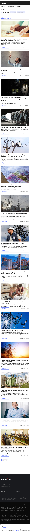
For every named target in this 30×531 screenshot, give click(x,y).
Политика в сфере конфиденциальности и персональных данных (13, 508)
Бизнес (16, 7)
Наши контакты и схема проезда (8, 504)
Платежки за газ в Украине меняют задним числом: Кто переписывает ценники (13, 185)
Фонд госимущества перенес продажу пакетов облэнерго (14, 390)
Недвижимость (23, 7)
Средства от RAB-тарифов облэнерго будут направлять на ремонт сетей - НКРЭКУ (13, 155)
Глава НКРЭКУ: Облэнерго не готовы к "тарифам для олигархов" (14, 302)
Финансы (18, 491)
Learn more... (16, 530)
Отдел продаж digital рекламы (17, 510)
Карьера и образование (7, 7)
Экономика (18, 6)
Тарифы (3, 9)
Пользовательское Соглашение (8, 507)
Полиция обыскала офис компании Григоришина (14, 420)
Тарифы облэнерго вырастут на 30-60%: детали (14, 127)
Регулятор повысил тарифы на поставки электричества (12, 244)
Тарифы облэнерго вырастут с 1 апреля (12, 330)
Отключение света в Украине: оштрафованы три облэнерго (14, 69)
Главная (3, 6)
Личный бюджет (10, 6)
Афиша (2, 489)
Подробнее (5, 47)
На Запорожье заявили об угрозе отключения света (14, 214)
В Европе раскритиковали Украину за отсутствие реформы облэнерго (15, 360)
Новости (3, 491)
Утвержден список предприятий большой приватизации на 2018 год (13, 272)
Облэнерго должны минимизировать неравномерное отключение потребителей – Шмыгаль (14, 99)
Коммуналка (13, 12)
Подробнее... (3, 527)
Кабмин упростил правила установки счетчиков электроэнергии (14, 448)
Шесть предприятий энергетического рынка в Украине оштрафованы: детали (14, 39)
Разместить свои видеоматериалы (14, 506)
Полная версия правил (6, 522)
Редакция (20, 504)
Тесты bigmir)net (20, 12)
